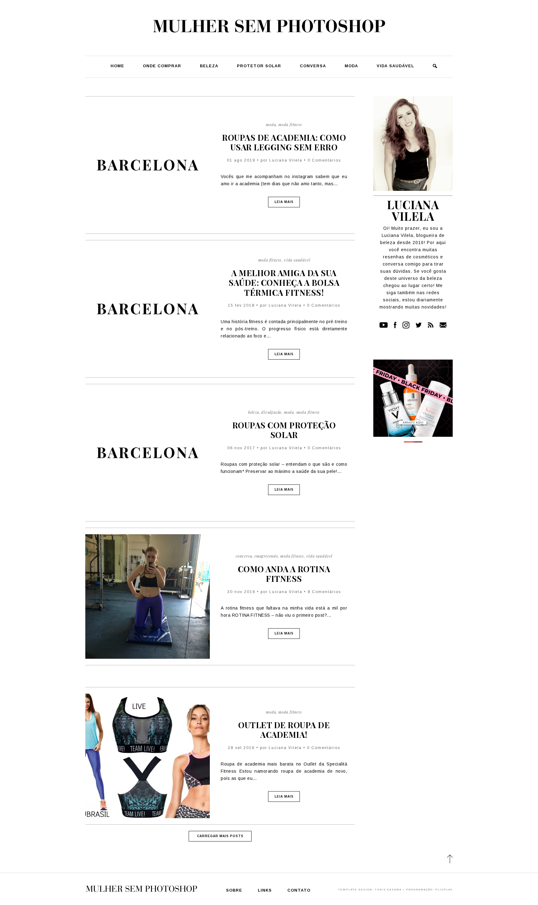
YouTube (384, 325)
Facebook (395, 325)
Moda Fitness (290, 124)
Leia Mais (284, 202)
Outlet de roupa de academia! (284, 729)
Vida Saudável (395, 66)
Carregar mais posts (220, 836)
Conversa (313, 66)
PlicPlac (444, 889)
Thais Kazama (388, 889)
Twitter (419, 325)
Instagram (406, 325)
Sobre (234, 891)
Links (265, 891)
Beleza (209, 66)
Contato (443, 325)
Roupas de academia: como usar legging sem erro (284, 142)
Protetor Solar (259, 66)
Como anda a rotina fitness (284, 573)
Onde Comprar (162, 66)
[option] (413, 441)
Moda (351, 66)
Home (117, 66)
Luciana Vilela (285, 160)
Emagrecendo (266, 556)
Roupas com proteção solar (284, 430)
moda (271, 124)
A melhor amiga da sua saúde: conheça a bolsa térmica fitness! (284, 282)
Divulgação (271, 412)
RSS (430, 325)
